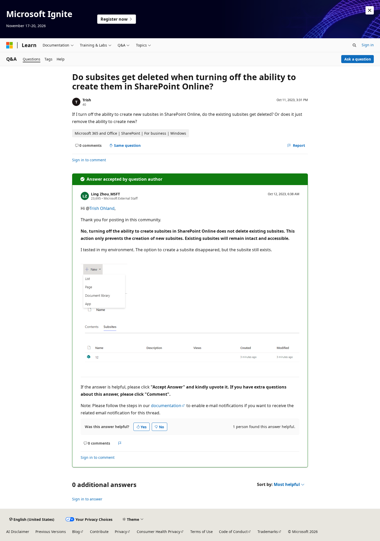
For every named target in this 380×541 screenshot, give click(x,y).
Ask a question (357, 59)
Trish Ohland (102, 208)
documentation (166, 405)
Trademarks (267, 531)
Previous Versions (50, 531)
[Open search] (354, 45)
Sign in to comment (89, 159)
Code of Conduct (233, 531)
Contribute (99, 531)
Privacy (121, 531)
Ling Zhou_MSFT (105, 194)
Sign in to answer (87, 499)
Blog (76, 531)
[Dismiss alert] (370, 10)
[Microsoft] (9, 45)
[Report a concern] (119, 443)
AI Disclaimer (17, 531)
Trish (86, 99)
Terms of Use (201, 531)
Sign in (368, 44)
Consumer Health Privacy (158, 531)
